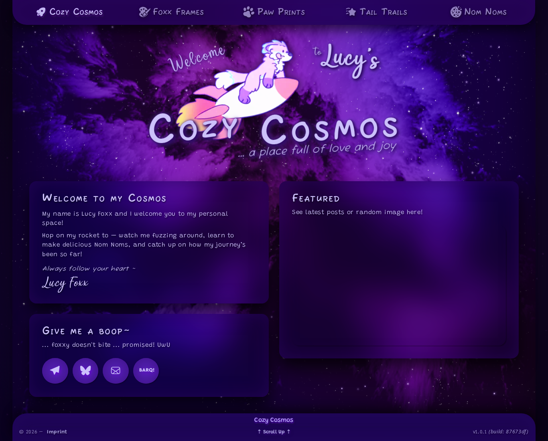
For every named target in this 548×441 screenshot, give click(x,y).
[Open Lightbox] (426, 328)
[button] (399, 285)
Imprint (57, 432)
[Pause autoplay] (389, 328)
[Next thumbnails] (408, 328)
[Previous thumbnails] (370, 328)
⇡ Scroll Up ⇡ (274, 432)
